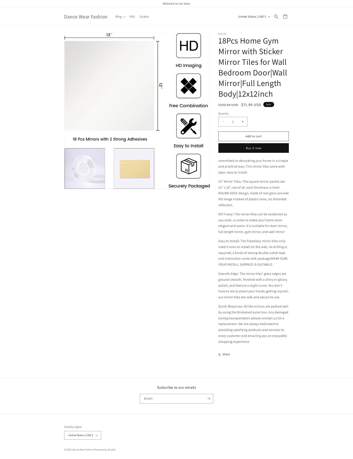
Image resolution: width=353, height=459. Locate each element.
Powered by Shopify (105, 449)
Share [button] (226, 354)
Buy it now (253, 148)
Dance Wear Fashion (83, 449)
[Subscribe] (208, 398)
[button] (120, 16)
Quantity (223, 113)
